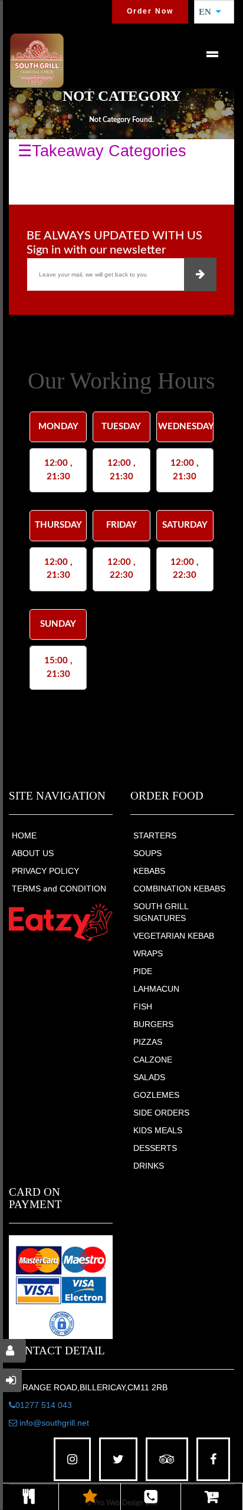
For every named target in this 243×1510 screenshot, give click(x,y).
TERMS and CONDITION (59, 888)
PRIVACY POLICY (45, 871)
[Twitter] (118, 1459)
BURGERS (153, 1024)
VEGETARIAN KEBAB (173, 935)
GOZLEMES (156, 1095)
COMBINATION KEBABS (179, 888)
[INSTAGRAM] (72, 1459)
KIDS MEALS (157, 1130)
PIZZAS (147, 1042)
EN (208, 12)
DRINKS (148, 1165)
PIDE (142, 971)
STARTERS (154, 835)
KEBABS (149, 871)
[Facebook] (213, 1459)
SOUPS (147, 853)
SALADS (149, 1077)
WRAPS (148, 953)
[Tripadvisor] (167, 1459)
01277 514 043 (43, 1405)
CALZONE (152, 1059)
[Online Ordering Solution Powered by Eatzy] (61, 922)
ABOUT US (33, 853)
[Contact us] (150, 1496)
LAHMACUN (156, 988)
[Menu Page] (29, 1496)
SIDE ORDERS (161, 1112)
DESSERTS (155, 1148)
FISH (142, 1006)
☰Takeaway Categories (102, 151)
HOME (24, 835)
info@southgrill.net (53, 1422)
